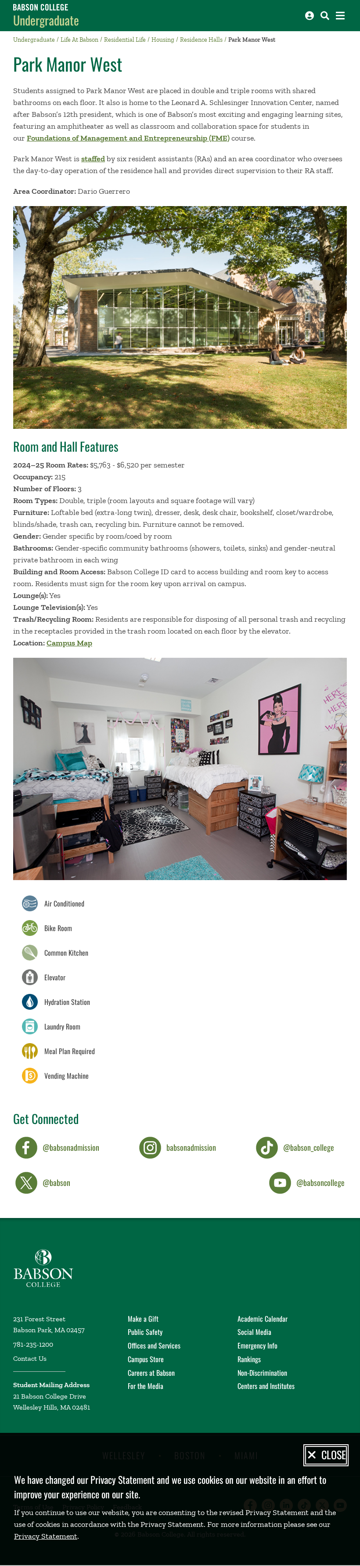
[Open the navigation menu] (340, 15)
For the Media (145, 1386)
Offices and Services (154, 1345)
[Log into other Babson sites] (309, 15)
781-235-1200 (33, 1344)
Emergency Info (257, 1345)
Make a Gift (143, 1318)
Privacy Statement (45, 1536)
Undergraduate (46, 20)
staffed (93, 158)
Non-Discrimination (262, 1372)
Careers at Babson (151, 1372)
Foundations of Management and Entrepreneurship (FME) (128, 138)
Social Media (254, 1332)
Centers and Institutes (266, 1386)
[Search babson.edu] (324, 15)
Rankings (249, 1359)
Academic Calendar (263, 1318)
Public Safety (145, 1332)
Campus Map (69, 643)
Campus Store (146, 1359)
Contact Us (30, 1358)
